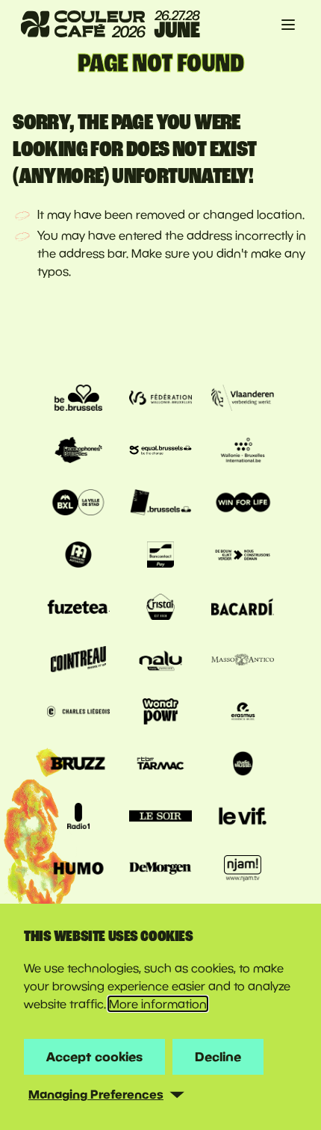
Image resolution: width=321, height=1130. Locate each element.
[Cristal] (160, 609)
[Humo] (78, 870)
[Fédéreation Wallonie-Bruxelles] (160, 400)
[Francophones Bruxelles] (78, 452)
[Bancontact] (160, 556)
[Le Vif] (242, 818)
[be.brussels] (78, 400)
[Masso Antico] (242, 661)
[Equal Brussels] (160, 452)
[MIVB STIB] (160, 504)
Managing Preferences (95, 1094)
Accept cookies (94, 1056)
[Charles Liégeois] (78, 713)
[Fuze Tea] (78, 609)
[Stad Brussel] (78, 504)
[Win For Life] (242, 504)
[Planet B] (160, 713)
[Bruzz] (78, 765)
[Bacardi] (242, 609)
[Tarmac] (160, 765)
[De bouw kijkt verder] (242, 556)
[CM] (78, 556)
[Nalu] (160, 661)
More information (158, 1004)
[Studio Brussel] (242, 765)
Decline (218, 1056)
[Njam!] (242, 870)
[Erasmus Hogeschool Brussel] (242, 713)
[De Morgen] (160, 870)
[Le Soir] (160, 818)
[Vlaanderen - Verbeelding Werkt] (242, 400)
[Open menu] (288, 25)
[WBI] (242, 452)
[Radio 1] (78, 818)
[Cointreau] (78, 661)
